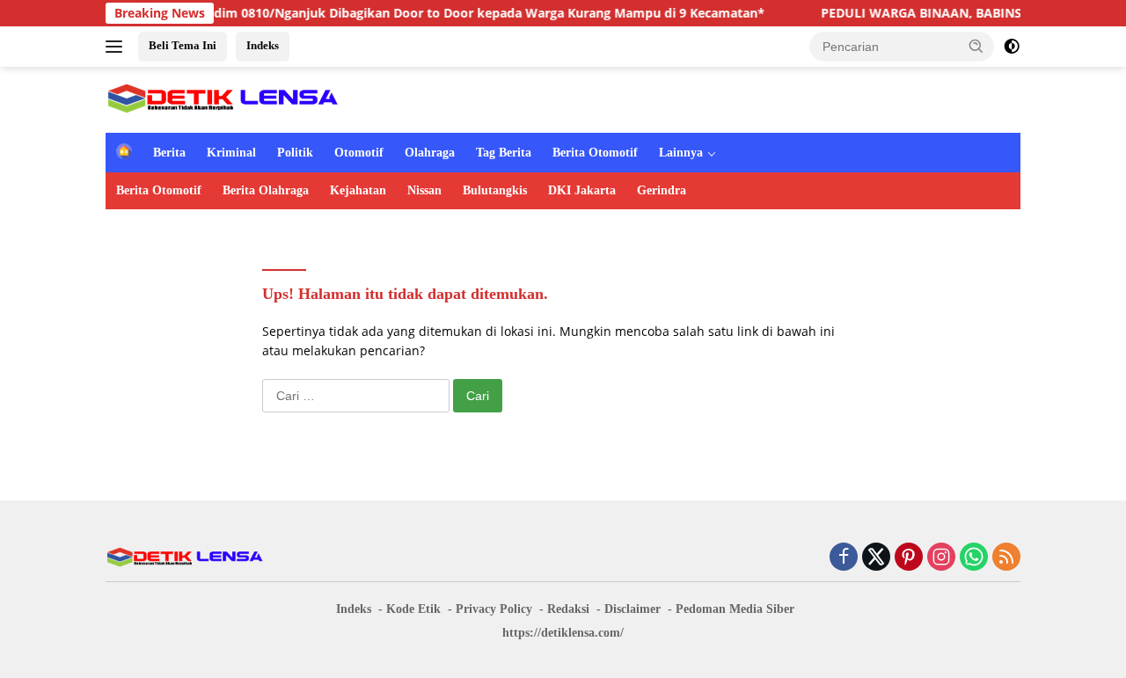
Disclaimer (632, 609)
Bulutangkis (495, 190)
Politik (295, 152)
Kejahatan (358, 190)
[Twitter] (876, 558)
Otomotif (359, 152)
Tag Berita (503, 152)
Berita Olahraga (266, 190)
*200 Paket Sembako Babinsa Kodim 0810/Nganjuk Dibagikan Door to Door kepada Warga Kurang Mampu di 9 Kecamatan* (376, 13)
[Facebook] (844, 558)
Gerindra (661, 190)
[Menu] (117, 47)
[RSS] (1006, 558)
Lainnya (681, 152)
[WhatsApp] (974, 558)
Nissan (424, 190)
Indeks (262, 45)
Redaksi (568, 609)
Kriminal (231, 152)
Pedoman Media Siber (735, 609)
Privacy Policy (494, 609)
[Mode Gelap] (1011, 47)
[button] (976, 46)
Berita (169, 152)
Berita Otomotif (595, 152)
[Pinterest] (909, 558)
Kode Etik (413, 609)
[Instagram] (941, 558)
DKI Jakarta (582, 190)
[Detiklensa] (223, 98)
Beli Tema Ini (182, 45)
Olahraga (430, 152)
